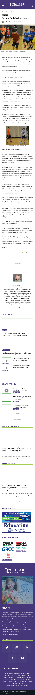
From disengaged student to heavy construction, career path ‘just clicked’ (15, 334)
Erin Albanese (9, 21)
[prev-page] (3, 375)
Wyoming (26, 685)
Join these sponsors (7, 559)
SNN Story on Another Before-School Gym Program (15, 252)
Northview (14, 683)
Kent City (10, 681)
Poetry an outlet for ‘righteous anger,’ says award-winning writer (17, 449)
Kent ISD (4, 330)
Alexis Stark (5, 453)
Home (3, 12)
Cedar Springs (25, 673)
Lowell (30, 681)
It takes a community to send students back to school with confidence (17, 354)
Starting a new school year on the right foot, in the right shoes (22, 389)
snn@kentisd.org (13, 634)
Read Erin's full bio (23, 304)
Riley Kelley (5, 490)
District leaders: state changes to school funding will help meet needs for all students (23, 398)
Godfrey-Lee (12, 677)
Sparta (8, 685)
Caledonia (17, 673)
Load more (17, 413)
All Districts (15, 401)
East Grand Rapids (20, 675)
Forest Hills (4, 370)
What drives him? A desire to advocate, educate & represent (14, 486)
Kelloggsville (20, 679)
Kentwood (23, 681)
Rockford (21, 683)
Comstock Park (9, 675)
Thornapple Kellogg (17, 685)
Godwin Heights (21, 677)
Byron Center (9, 12)
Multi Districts (6, 350)
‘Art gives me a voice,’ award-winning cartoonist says (21, 406)
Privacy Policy (5, 694)
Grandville (13, 679)
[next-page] (6, 375)
